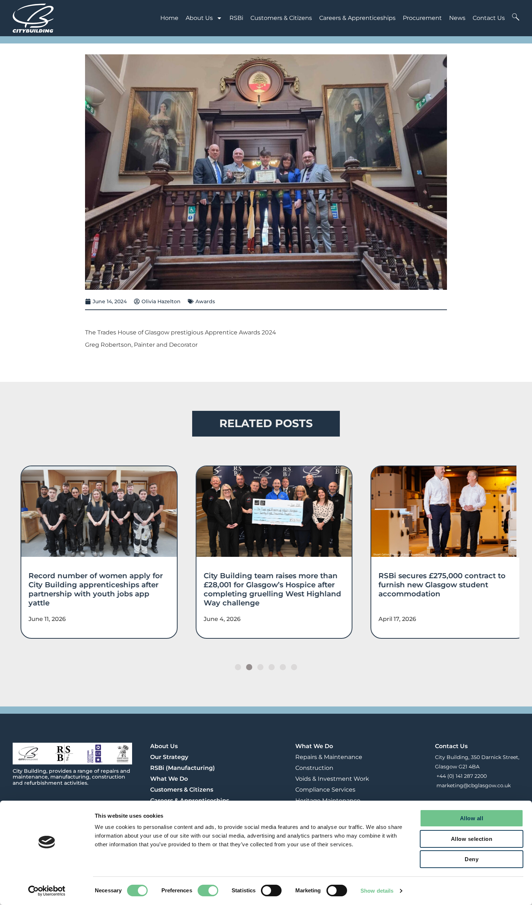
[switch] (208, 890)
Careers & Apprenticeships (357, 17)
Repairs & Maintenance (328, 757)
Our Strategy (169, 757)
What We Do (169, 778)
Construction (314, 767)
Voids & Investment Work (332, 778)
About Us (199, 17)
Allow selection (472, 839)
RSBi (236, 17)
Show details (376, 891)
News (457, 17)
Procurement (422, 17)
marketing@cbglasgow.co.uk (473, 785)
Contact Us (489, 17)
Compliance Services (325, 789)
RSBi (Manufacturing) (182, 767)
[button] (238, 667)
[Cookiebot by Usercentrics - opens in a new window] (47, 890)
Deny (471, 859)
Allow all (472, 818)
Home (169, 17)
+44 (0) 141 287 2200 (461, 776)
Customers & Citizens (281, 17)
